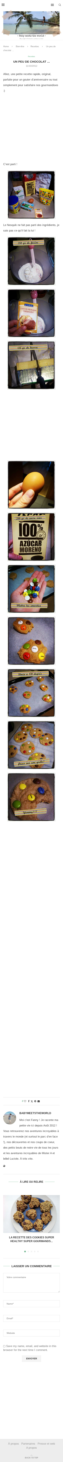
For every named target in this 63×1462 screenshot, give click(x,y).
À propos (13, 1443)
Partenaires (28, 1443)
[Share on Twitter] (32, 1101)
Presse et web (46, 1443)
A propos (31, 1447)
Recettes (35, 46)
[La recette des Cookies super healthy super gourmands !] (31, 1214)
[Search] (59, 5)
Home (6, 46)
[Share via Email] (38, 1101)
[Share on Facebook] (28, 1101)
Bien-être (20, 46)
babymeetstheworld (35, 1113)
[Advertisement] (31, 128)
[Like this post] (25, 1101)
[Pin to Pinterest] (35, 1101)
